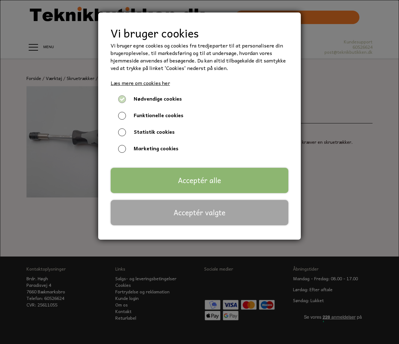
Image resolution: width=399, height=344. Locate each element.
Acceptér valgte (199, 212)
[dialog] (199, 172)
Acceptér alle (199, 180)
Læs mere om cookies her (140, 83)
